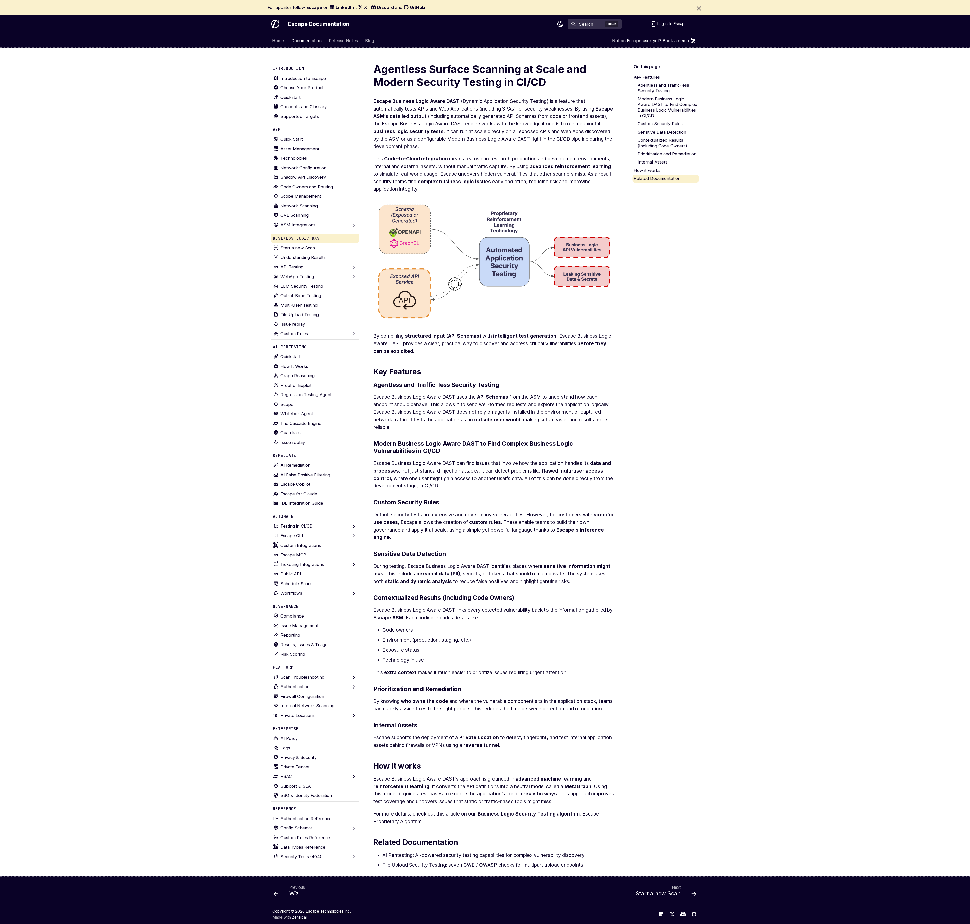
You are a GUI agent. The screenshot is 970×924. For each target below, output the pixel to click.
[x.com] (672, 914)
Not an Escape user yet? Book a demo (650, 40)
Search (586, 24)
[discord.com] (683, 914)
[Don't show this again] (699, 8)
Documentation (306, 40)
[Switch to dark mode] (560, 24)
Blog (369, 40)
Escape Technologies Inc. (328, 911)
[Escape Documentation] (275, 24)
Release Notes (343, 40)
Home (278, 40)
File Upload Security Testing (414, 865)
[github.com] (694, 914)
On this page (647, 66)
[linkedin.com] (661, 914)
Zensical (299, 917)
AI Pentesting (397, 855)
